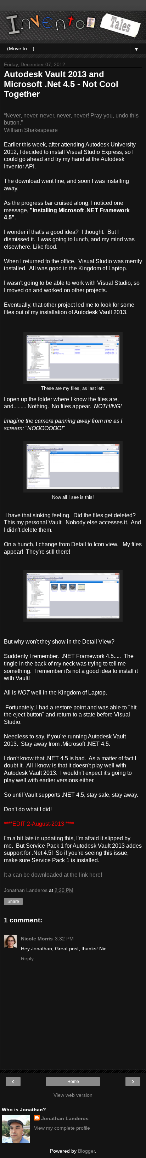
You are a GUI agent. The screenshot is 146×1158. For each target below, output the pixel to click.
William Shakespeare (31, 130)
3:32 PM (64, 938)
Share (13, 901)
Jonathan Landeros (65, 1118)
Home (73, 1081)
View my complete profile (62, 1128)
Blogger (86, 1151)
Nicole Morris (37, 938)
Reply (27, 958)
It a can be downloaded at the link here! (53, 875)
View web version (73, 1095)
